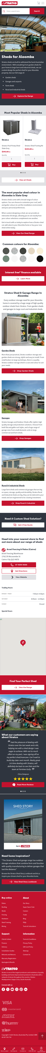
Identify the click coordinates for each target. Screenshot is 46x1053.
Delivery (4, 947)
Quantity (4, 155)
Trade (25, 915)
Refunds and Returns (9, 955)
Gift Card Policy (28, 947)
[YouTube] (12, 989)
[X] (7, 989)
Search (37, 11)
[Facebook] (3, 989)
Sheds (4, 911)
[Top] (42, 1036)
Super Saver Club (28, 907)
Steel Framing (6, 922)
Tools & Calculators (29, 926)
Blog (24, 919)
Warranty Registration (9, 958)
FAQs (24, 922)
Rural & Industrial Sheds (13, 485)
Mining (4, 926)
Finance (4, 943)
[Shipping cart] (38, 3)
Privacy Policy (27, 943)
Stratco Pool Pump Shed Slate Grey (11, 147)
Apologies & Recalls (8, 962)
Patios (4, 903)
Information (29, 934)
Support (5, 934)
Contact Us (26, 955)
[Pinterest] (21, 989)
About (26, 898)
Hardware (5, 919)
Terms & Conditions (29, 939)
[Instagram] (16, 989)
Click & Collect (6, 939)
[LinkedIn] (25, 989)
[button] (23, 643)
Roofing (4, 907)
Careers (25, 911)
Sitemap (25, 951)
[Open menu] (42, 3)
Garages (6, 418)
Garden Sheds (8, 350)
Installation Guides (8, 951)
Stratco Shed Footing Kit (34, 146)
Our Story (26, 903)
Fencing (4, 915)
